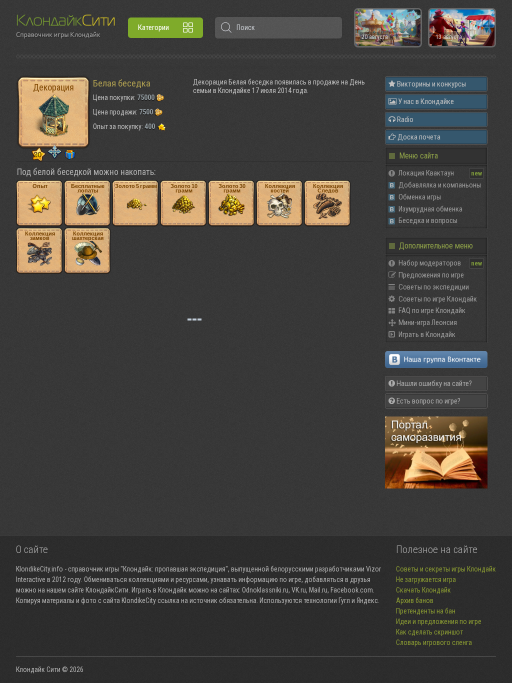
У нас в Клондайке (425, 101)
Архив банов (415, 600)
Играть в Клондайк (427, 334)
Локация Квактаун (426, 173)
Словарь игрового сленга (434, 642)
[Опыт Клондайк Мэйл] (161, 126)
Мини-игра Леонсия (427, 322)
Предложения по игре (431, 275)
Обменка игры (419, 197)
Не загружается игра (426, 580)
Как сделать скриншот (429, 632)
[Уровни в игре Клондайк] (39, 155)
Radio (405, 119)
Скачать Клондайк (423, 590)
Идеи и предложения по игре (439, 622)
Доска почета (418, 137)
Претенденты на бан (426, 611)
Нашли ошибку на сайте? (433, 383)
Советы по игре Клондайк (437, 299)
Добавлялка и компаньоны (439, 185)
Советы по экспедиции (433, 287)
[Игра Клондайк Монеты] (160, 98)
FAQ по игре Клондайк (432, 310)
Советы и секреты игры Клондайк (446, 569)
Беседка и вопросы (428, 220)
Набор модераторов (429, 263)
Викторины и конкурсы (431, 84)
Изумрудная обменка (430, 209)
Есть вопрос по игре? (427, 401)
